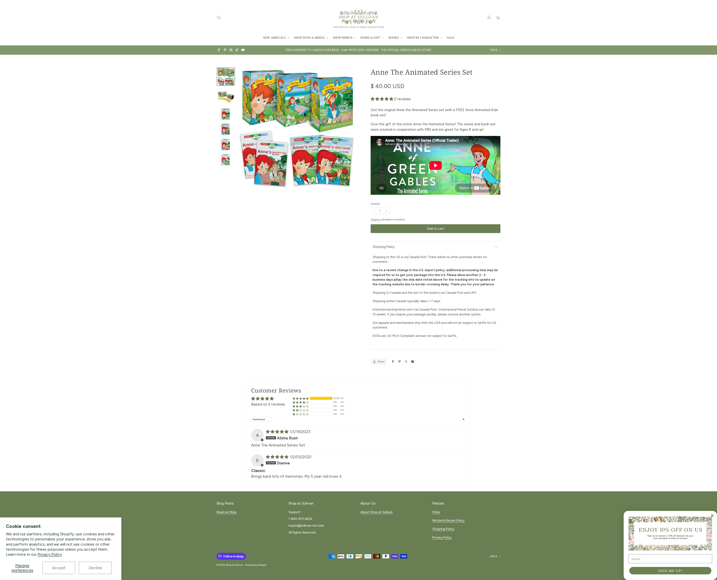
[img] (277, 431)
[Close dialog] (712, 515)
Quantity (375, 203)
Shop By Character (423, 37)
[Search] (219, 18)
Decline (95, 567)
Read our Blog (226, 512)
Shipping (375, 219)
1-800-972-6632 (300, 519)
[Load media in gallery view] (226, 77)
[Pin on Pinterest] (399, 361)
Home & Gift (370, 37)
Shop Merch (343, 37)
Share (381, 361)
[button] (382, 99)
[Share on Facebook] (393, 361)
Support (294, 512)
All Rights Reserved (302, 532)
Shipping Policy (384, 247)
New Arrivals (275, 37)
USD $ (493, 50)
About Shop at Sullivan (376, 512)
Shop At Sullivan (234, 565)
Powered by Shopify (255, 565)
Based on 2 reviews (268, 404)
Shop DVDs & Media (310, 37)
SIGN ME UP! (670, 570)
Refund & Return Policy (448, 520)
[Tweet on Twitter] (406, 361)
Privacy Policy (50, 554)
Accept (59, 567)
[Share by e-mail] (412, 361)
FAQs (436, 512)
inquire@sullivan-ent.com (306, 525)
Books (394, 37)
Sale (450, 37)
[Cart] (498, 18)
